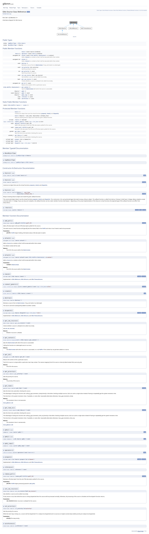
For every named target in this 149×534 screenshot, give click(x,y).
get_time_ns (18, 135)
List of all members (143, 10)
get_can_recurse (26, 79)
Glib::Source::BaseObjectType (16, 155)
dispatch (17, 143)
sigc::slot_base (33, 121)
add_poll (17, 123)
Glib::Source (21, 43)
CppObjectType (12, 43)
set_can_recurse (26, 75)
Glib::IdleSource (16, 279)
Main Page (5, 7)
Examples (39, 7)
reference (24, 96)
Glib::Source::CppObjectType (15, 162)
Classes (32, 7)
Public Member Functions (108, 10)
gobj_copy (24, 95)
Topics (18, 7)
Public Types (99, 10)
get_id (23, 83)
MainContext (42, 55)
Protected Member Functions (132, 10)
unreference (25, 98)
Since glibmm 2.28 (8, 403)
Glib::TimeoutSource (37, 279)
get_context (25, 87)
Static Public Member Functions (120, 10)
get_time (17, 131)
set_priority (25, 67)
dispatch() (56, 113)
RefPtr (41, 349)
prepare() (43, 113)
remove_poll (18, 127)
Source (23, 51)
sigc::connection (8, 121)
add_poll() (32, 483)
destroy (24, 63)
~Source (17, 119)
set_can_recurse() (10, 328)
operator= (24, 53)
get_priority (25, 71)
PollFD (23, 123)
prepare (17, 139)
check (16, 141)
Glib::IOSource (25, 279)
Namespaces (25, 7)
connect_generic (19, 121)
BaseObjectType (12, 45)
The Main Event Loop (7, 13)
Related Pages (12, 7)
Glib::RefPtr (34, 55)
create (25, 105)
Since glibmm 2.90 (8, 425)
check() (49, 113)
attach (23, 55)
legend (74, 36)
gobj (23, 91)
